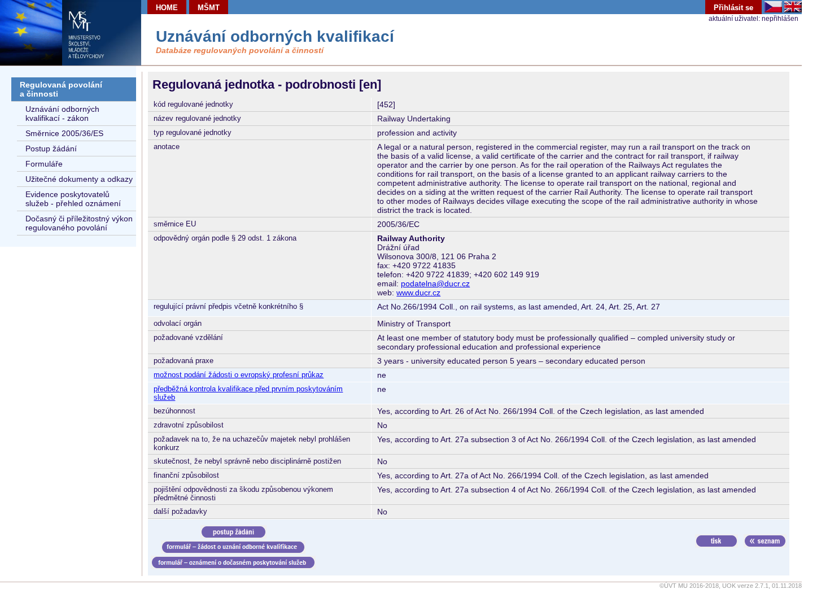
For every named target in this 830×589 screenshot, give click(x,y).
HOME (167, 7)
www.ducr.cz (418, 292)
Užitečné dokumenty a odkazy (79, 179)
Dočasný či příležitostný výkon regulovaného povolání (79, 223)
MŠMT (209, 7)
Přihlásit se (733, 7)
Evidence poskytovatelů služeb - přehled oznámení (73, 199)
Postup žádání (51, 148)
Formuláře (44, 163)
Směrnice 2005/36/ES (64, 133)
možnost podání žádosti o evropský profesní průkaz (239, 374)
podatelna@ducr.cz (435, 283)
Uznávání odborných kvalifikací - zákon (62, 113)
